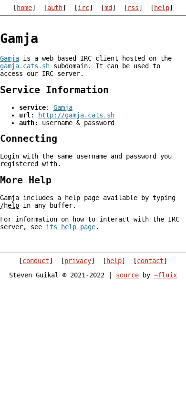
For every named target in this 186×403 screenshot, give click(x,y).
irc (83, 7)
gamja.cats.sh (25, 66)
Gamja (9, 58)
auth (54, 7)
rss (133, 7)
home (24, 7)
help (161, 7)
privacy (77, 261)
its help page (70, 227)
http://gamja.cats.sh (76, 115)
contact (150, 261)
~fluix (165, 275)
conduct (35, 261)
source (127, 275)
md (108, 7)
